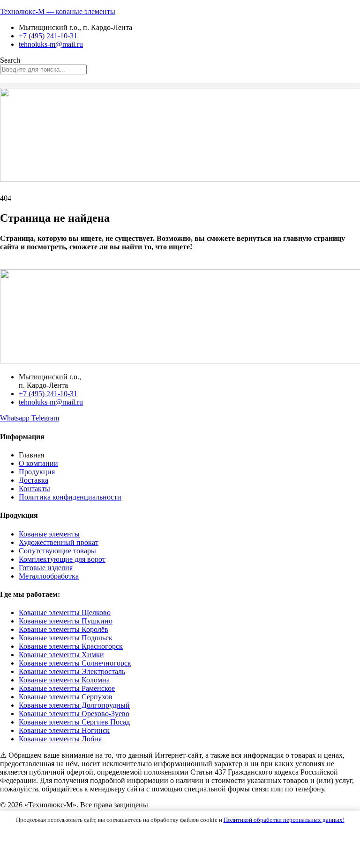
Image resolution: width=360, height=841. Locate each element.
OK (180, 829)
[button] (180, 85)
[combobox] (43, 69)
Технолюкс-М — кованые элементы (57, 11)
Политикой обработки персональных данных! (284, 819)
